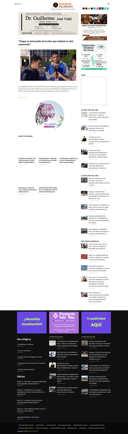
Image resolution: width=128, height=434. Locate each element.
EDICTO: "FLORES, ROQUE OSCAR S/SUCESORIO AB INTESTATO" (29, 402)
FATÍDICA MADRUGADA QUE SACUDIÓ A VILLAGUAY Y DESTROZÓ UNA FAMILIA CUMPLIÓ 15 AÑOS (99, 182)
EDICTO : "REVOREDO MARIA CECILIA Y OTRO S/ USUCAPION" (31, 410)
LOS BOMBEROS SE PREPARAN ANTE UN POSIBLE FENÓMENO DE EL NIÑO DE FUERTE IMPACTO (99, 232)
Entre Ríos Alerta (72, 428)
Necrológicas (24, 339)
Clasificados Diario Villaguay (96, 428)
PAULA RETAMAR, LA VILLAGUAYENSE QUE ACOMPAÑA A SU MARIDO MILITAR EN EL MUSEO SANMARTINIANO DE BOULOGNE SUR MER (99, 297)
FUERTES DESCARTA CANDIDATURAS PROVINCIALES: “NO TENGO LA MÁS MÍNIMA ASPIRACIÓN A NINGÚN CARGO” (98, 154)
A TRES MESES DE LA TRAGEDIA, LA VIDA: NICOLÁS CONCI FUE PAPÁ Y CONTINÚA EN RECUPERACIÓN (99, 207)
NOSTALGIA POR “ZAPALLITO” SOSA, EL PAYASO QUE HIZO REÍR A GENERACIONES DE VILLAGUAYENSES (27, 190)
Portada (20, 38)
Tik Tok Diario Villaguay (64, 425)
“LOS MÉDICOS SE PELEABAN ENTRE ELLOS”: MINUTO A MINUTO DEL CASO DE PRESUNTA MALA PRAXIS (99, 116)
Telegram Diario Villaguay (97, 425)
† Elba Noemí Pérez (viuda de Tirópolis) (31, 363)
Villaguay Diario (51, 425)
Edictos (21, 376)
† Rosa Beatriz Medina (25, 344)
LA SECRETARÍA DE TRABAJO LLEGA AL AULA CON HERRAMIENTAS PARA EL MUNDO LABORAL (68, 160)
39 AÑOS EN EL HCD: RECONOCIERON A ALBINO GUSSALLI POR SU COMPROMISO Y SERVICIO (99, 141)
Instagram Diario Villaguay (26, 428)
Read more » (22, 97)
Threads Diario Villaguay (80, 425)
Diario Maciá (82, 428)
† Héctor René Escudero (25, 370)
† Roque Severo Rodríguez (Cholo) (29, 357)
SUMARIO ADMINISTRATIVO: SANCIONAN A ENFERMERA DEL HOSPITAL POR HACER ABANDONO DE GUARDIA (99, 219)
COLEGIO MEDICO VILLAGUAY (28, 417)
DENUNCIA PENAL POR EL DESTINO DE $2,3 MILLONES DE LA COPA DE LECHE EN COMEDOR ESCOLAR (48, 190)
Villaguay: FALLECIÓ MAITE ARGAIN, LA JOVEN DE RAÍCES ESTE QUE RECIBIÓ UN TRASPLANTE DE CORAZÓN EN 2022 (99, 195)
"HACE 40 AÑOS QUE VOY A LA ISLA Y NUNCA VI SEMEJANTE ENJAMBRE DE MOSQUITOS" (98, 246)
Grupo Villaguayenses (42, 428)
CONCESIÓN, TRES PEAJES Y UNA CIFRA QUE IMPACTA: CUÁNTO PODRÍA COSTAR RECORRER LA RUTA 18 (27, 161)
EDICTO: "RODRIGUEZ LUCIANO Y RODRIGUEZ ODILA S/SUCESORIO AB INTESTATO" (30, 392)
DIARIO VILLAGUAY (32, 431)
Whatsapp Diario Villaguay (25, 425)
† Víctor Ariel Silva (23, 351)
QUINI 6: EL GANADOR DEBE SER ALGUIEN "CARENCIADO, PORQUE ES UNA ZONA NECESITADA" (99, 258)
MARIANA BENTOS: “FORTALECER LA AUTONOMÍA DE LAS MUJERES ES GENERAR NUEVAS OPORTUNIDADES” (48, 161)
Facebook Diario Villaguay (57, 428)
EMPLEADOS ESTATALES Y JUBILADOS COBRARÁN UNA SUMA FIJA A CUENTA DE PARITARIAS (99, 269)
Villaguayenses (40, 425)
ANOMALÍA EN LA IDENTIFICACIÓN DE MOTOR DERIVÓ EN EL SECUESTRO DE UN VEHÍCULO (99, 166)
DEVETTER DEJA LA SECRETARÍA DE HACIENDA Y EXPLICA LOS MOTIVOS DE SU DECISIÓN (99, 128)
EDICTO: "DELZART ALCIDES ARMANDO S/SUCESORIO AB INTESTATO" (32, 383)
